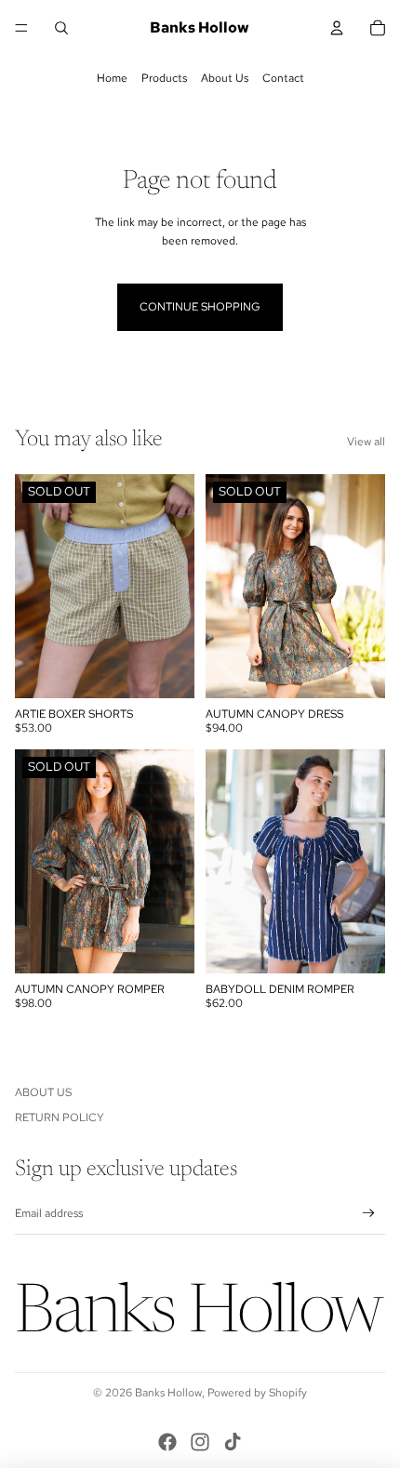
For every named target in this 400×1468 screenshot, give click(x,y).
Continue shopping (200, 306)
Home (112, 78)
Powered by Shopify (257, 1392)
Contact (283, 78)
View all (366, 441)
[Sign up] (369, 1213)
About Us (224, 78)
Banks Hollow (168, 1392)
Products (164, 78)
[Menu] (21, 28)
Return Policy (59, 1117)
